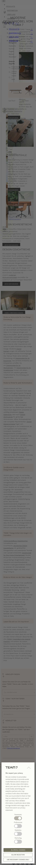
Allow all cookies (18, 850)
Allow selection (18, 855)
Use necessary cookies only (18, 859)
